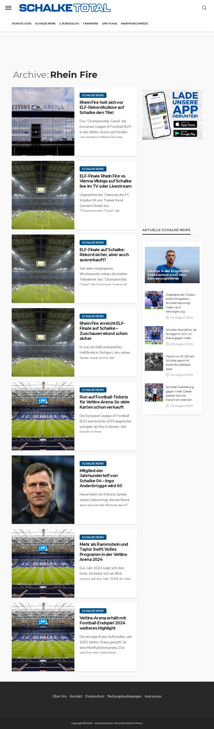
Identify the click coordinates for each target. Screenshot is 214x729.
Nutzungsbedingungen (124, 696)
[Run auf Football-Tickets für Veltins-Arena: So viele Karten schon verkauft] (43, 416)
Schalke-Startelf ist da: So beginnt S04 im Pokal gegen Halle (181, 334)
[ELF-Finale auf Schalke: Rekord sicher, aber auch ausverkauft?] (43, 268)
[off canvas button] (8, 8)
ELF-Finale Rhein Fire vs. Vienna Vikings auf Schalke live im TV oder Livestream (106, 181)
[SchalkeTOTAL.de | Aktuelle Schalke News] (65, 8)
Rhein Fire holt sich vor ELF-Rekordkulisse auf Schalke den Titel (102, 107)
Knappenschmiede (134, 23)
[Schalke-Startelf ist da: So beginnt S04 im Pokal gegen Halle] (154, 335)
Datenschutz (94, 696)
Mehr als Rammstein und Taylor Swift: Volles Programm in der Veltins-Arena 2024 (104, 552)
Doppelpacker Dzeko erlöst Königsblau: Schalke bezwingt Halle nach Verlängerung (180, 303)
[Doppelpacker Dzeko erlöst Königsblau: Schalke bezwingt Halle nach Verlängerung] (154, 300)
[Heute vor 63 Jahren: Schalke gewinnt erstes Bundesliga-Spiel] (154, 362)
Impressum (153, 696)
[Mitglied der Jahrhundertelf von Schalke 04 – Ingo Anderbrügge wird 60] (43, 489)
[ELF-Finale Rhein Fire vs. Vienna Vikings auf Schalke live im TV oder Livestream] (43, 195)
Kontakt (76, 696)
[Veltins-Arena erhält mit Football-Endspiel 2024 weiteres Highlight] (43, 637)
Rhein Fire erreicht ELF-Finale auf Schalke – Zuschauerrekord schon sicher (103, 331)
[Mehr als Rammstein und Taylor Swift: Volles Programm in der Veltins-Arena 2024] (43, 563)
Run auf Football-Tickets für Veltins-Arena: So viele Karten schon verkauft (104, 402)
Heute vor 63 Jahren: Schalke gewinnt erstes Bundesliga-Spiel (180, 362)
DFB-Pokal (109, 23)
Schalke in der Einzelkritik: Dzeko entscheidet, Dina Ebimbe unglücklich (168, 274)
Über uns (60, 696)
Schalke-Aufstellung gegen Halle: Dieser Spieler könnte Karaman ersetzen (180, 393)
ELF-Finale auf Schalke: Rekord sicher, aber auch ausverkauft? (104, 254)
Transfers (90, 23)
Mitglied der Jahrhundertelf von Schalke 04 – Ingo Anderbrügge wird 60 (101, 478)
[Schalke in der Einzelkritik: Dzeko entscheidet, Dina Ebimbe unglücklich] (172, 265)
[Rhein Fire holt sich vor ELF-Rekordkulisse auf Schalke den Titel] (43, 121)
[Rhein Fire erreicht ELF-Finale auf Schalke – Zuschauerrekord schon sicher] (43, 342)
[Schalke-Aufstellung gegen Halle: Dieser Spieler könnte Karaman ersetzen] (154, 392)
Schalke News (45, 23)
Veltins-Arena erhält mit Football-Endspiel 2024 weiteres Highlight (103, 623)
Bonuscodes (22, 23)
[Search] (204, 8)
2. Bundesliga (69, 23)
